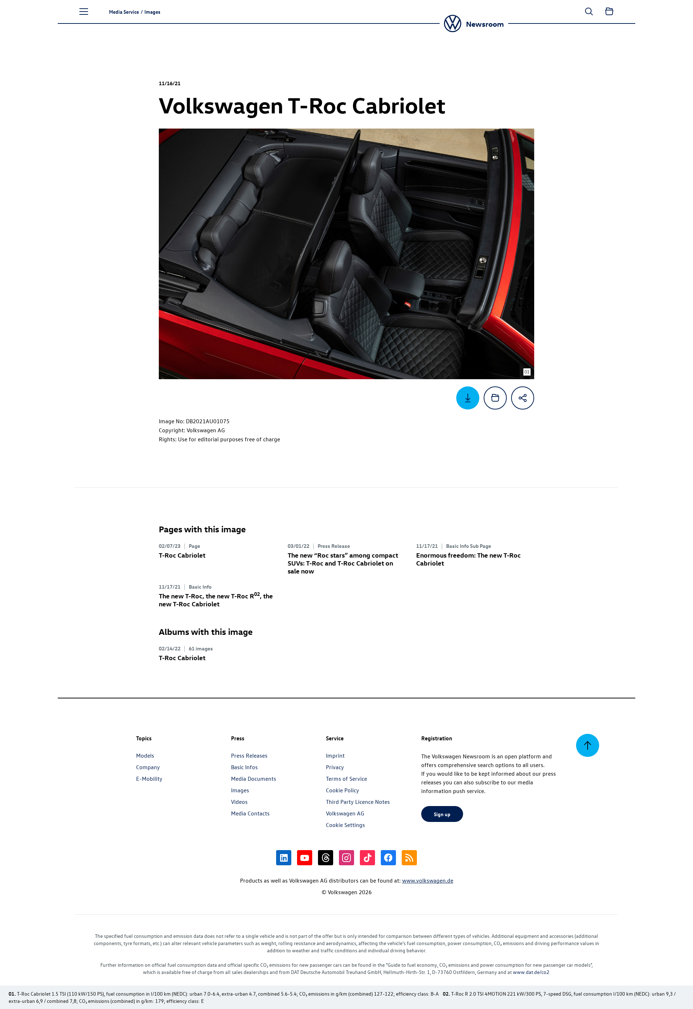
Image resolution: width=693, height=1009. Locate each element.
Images (240, 790)
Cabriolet (182, 555)
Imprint (335, 755)
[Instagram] (346, 857)
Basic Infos (244, 767)
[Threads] (325, 857)
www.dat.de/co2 (531, 972)
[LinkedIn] (283, 857)
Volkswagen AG (345, 813)
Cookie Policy (342, 790)
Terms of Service (346, 778)
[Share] (522, 398)
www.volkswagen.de (427, 880)
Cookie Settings (345, 824)
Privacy (335, 767)
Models (145, 755)
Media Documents (253, 778)
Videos (239, 801)
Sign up (442, 814)
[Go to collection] (609, 11)
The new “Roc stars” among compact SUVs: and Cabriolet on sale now (343, 563)
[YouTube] (304, 857)
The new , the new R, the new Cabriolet (216, 600)
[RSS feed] (409, 857)
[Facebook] (388, 857)
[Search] (589, 11)
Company (148, 767)
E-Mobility (149, 778)
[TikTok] (367, 857)
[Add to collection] (495, 398)
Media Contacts (250, 813)
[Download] (467, 398)
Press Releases (249, 755)
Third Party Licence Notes (358, 801)
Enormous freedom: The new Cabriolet (468, 559)
